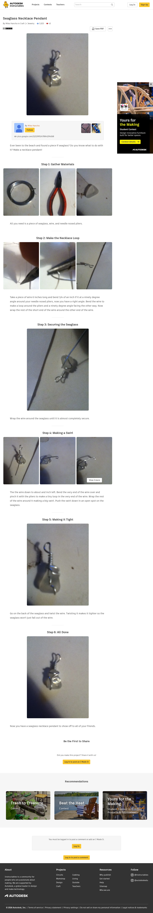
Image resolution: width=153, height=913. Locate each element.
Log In (132, 4)
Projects (35, 4)
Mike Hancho (11, 23)
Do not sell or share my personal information (100, 907)
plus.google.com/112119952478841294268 (35, 136)
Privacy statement (53, 907)
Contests (48, 4)
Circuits (59, 875)
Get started (105, 878)
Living (75, 878)
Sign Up (144, 4)
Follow (30, 130)
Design (59, 882)
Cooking (76, 875)
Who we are (105, 890)
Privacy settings (70, 907)
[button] (110, 28)
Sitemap (103, 886)
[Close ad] (151, 84)
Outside (75, 882)
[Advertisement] (135, 118)
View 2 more (94, 480)
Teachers (60, 4)
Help (102, 882)
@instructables (141, 875)
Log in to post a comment (76, 857)
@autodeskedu (141, 880)
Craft (22, 23)
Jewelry (30, 23)
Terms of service (35, 907)
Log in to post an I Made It (76, 761)
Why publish (105, 875)
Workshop (60, 878)
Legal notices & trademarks (134, 907)
